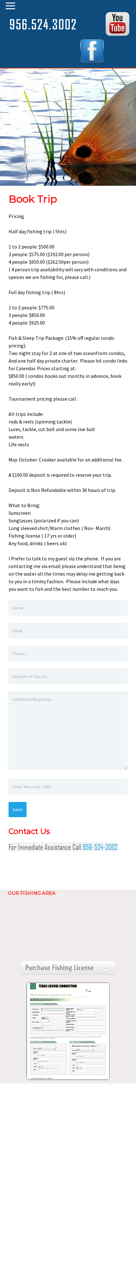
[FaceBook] (92, 60)
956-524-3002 (100, 846)
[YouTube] (117, 34)
